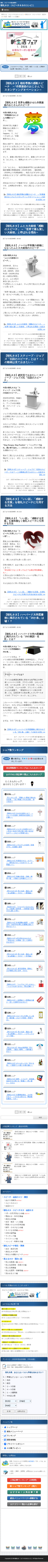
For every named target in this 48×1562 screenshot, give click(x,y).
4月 (14, 334)
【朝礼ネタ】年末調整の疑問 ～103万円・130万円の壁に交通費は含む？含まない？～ (20, 924)
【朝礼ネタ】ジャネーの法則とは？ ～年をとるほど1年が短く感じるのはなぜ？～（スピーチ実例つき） (20, 831)
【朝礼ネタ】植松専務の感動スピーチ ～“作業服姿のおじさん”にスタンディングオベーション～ (24, 86)
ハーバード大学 (29, 737)
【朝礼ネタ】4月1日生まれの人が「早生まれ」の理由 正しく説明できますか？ (19, 940)
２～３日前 (11, 1386)
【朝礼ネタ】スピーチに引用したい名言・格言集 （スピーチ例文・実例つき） (20, 1018)
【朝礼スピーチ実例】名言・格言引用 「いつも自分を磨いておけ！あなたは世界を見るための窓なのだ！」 (29, 1177)
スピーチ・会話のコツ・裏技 (16, 602)
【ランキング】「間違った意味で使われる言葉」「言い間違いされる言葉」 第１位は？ (21, 799)
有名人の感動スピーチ (14, 215)
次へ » (30, 76)
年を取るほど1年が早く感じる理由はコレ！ (17, 1311)
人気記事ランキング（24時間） (24, 1480)
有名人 (34, 204)
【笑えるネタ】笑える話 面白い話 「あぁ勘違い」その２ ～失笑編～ (19, 955)
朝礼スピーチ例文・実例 (28, 215)
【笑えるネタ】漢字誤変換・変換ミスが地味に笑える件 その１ (19, 970)
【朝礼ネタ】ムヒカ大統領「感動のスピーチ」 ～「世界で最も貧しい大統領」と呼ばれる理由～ (25, 229)
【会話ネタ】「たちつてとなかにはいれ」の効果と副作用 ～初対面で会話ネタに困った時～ (20, 909)
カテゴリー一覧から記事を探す (24, 1504)
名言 (31, 599)
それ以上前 (11, 1396)
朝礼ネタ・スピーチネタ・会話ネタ (19, 209)
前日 (8, 1383)
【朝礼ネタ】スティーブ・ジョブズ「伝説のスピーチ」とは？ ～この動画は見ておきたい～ (25, 359)
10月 (12, 479)
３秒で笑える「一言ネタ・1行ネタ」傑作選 (17, 1345)
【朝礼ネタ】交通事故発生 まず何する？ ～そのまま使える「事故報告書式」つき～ (19, 1097)
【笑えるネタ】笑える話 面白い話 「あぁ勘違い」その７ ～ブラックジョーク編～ (20, 1034)
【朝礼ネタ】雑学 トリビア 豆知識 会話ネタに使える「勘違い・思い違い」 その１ (21, 1081)
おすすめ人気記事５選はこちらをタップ (24, 774)
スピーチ (22, 204)
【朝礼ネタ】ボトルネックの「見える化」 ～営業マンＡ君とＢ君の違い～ (20, 1064)
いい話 (14, 599)
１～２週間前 (12, 1392)
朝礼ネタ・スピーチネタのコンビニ (17, 5)
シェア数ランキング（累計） (25, 1486)
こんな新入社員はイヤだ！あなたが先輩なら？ (18, 1338)
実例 (34, 599)
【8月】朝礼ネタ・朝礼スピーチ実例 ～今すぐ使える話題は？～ (29, 1132)
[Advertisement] (24, 1527)
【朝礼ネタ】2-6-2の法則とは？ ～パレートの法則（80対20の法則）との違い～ (19, 815)
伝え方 (28, 599)
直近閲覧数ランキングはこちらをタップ (24, 768)
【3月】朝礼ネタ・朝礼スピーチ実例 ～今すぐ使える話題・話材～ (29, 1165)
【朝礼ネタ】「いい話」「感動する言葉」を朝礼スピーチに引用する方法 (24, 502)
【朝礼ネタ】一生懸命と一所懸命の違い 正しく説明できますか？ (20, 1001)
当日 (8, 1380)
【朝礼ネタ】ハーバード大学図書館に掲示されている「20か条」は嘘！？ (24, 618)
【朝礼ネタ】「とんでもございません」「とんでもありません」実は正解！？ (21, 985)
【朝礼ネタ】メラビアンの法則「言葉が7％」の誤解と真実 (20, 846)
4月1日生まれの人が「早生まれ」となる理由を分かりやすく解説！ (25, 1332)
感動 (30, 204)
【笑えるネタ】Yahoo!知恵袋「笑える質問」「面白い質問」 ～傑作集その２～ (19, 1049)
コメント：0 (41, 217)
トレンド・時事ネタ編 (29, 211)
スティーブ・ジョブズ (27, 479)
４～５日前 (11, 1389)
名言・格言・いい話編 (11, 16)
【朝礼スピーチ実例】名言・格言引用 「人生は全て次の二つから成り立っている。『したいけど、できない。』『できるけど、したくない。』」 (29, 1155)
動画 (27, 204)
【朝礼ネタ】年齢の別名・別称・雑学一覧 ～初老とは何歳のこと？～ (19, 877)
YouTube (16, 204)
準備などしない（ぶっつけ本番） (20, 1377)
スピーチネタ (21, 599)
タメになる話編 (36, 209)
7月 (12, 204)
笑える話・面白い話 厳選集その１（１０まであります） (21, 1351)
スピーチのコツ (30, 602)
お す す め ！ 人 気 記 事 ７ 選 (24, 1492)
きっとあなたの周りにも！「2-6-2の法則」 (17, 1318)
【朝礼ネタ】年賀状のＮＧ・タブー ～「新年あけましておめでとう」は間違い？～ (20, 863)
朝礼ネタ (39, 204)
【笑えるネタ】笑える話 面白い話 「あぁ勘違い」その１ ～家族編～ (19, 892)
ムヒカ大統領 (31, 334)
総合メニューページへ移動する (24, 1498)
